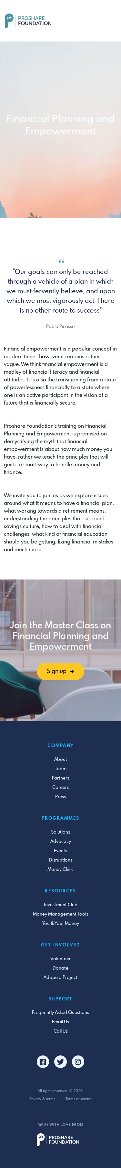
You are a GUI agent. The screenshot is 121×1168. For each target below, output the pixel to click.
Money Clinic (60, 869)
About (60, 759)
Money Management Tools (60, 914)
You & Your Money (60, 923)
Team (60, 769)
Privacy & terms (42, 1099)
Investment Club (60, 905)
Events (60, 851)
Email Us (60, 1022)
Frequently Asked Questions (60, 1012)
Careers (60, 787)
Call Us (61, 1031)
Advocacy (60, 841)
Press (60, 797)
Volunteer (60, 959)
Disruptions (60, 860)
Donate (60, 968)
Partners (60, 778)
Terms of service (79, 1099)
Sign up (57, 671)
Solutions (60, 832)
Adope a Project (60, 977)
